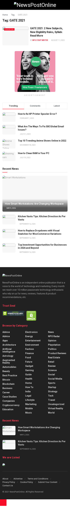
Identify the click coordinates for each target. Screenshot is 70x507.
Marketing (30, 404)
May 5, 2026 (11, 208)
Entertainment (33, 340)
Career (6, 392)
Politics (52, 349)
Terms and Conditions (38, 478)
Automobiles (9, 367)
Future (28, 361)
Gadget (29, 366)
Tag (12, 15)
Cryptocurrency (10, 405)
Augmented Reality (8, 361)
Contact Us (7, 485)
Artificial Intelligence (8, 350)
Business (7, 388)
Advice (6, 332)
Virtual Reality (55, 408)
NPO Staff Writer (40, 40)
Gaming (29, 370)
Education (9, 29)
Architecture (9, 344)
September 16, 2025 (27, 224)
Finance (29, 353)
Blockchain (8, 384)
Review (52, 366)
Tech (50, 395)
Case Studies (9, 396)
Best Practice (9, 375)
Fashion (29, 349)
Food (28, 357)
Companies (8, 401)
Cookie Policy (26, 482)
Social (51, 374)
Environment (32, 344)
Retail (51, 361)
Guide (28, 374)
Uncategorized (56, 404)
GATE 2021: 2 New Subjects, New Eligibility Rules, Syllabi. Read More (46, 32)
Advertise (18, 478)
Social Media (55, 378)
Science (52, 370)
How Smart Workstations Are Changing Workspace (34, 203)
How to (29, 387)
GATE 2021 (23, 15)
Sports (51, 383)
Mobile (29, 408)
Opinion (52, 340)
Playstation (54, 344)
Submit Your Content (47, 482)
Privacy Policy (8, 482)
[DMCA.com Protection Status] (31, 315)
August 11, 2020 (57, 40)
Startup (52, 387)
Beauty (6, 371)
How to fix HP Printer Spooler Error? (37, 114)
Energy (29, 336)
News (51, 332)
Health (28, 378)
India (28, 391)
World (51, 412)
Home (5, 15)
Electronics (31, 332)
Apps (5, 340)
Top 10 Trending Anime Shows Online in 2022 (42, 140)
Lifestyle (30, 400)
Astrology (7, 356)
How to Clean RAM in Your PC (33, 153)
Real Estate (54, 357)
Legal (28, 395)
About (5, 478)
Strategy (52, 391)
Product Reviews (57, 353)
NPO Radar (54, 336)
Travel (51, 400)
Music (28, 412)
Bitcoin (6, 379)
